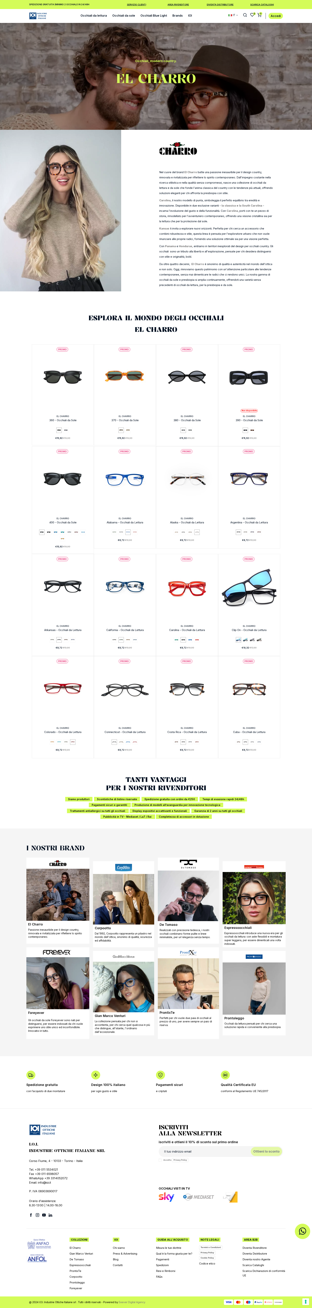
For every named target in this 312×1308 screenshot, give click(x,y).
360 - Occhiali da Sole (63, 420)
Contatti (118, 1265)
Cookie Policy (207, 1258)
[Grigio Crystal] (252, 742)
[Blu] (128, 532)
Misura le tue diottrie (168, 1248)
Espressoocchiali (238, 928)
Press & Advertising (125, 1253)
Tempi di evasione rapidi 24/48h (223, 799)
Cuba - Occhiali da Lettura (249, 732)
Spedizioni (162, 1265)
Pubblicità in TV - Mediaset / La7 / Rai (127, 816)
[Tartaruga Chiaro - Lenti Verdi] (128, 430)
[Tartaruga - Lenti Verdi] (259, 640)
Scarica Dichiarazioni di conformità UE (263, 1273)
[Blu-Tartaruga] (252, 532)
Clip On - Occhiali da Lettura (249, 630)
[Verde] (114, 532)
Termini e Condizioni (211, 1247)
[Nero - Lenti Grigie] (183, 430)
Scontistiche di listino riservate (117, 799)
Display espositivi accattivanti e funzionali (160, 810)
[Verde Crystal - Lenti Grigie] (190, 430)
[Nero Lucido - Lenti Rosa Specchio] (76, 532)
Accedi (276, 16)
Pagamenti (162, 1259)
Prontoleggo (234, 1018)
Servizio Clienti (136, 4)
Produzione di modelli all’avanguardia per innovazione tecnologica (177, 804)
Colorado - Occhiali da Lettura (62, 732)
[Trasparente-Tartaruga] (197, 532)
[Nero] (121, 532)
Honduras (185, 246)
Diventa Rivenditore (254, 1248)
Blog (115, 1259)
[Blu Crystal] (259, 742)
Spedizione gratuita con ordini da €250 (169, 799)
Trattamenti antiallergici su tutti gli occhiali (98, 810)
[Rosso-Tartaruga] (259, 532)
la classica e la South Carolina (242, 205)
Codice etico (207, 1263)
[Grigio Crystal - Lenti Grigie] (66, 430)
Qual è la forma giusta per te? (174, 1253)
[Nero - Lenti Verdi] (59, 430)
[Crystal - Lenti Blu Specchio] (83, 532)
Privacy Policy (180, 1160)
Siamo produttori (79, 799)
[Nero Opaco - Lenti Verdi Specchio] (62, 532)
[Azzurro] (59, 742)
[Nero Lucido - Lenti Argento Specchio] (69, 532)
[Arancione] (52, 742)
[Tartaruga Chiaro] (176, 532)
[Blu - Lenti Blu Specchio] (238, 640)
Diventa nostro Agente (256, 1259)
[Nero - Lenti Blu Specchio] (245, 640)
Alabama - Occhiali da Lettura (125, 522)
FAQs (159, 1276)
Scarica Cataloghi (262, 4)
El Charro (190, 172)
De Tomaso (168, 925)
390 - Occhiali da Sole (249, 420)
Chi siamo (119, 1248)
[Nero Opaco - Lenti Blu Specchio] (55, 532)
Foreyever (36, 1013)
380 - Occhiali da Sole (187, 420)
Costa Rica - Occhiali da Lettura (187, 732)
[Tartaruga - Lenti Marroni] (252, 430)
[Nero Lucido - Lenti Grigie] (42, 532)
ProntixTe (167, 1012)
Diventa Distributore (220, 4)
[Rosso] (135, 532)
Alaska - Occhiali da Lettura (187, 522)
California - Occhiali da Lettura (125, 630)
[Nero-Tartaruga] (183, 742)
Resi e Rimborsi (165, 1271)
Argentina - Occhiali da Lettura (249, 522)
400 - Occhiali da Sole (63, 522)
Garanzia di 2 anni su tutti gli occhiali (218, 810)
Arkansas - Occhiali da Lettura (62, 630)
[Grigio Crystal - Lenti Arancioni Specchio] (62, 538)
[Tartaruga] (190, 532)
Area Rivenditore (178, 4)
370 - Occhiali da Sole (125, 420)
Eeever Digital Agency (132, 1302)
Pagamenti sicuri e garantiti (110, 804)
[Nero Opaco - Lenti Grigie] (48, 532)
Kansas (164, 228)
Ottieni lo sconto (266, 1151)
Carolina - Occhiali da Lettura (187, 630)
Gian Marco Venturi (110, 1016)
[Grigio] (245, 532)
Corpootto (103, 928)
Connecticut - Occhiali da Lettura (125, 732)
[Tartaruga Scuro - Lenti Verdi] (121, 430)
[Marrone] (114, 640)
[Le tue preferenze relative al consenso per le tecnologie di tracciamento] (305, 1301)
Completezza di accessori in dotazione (184, 816)
